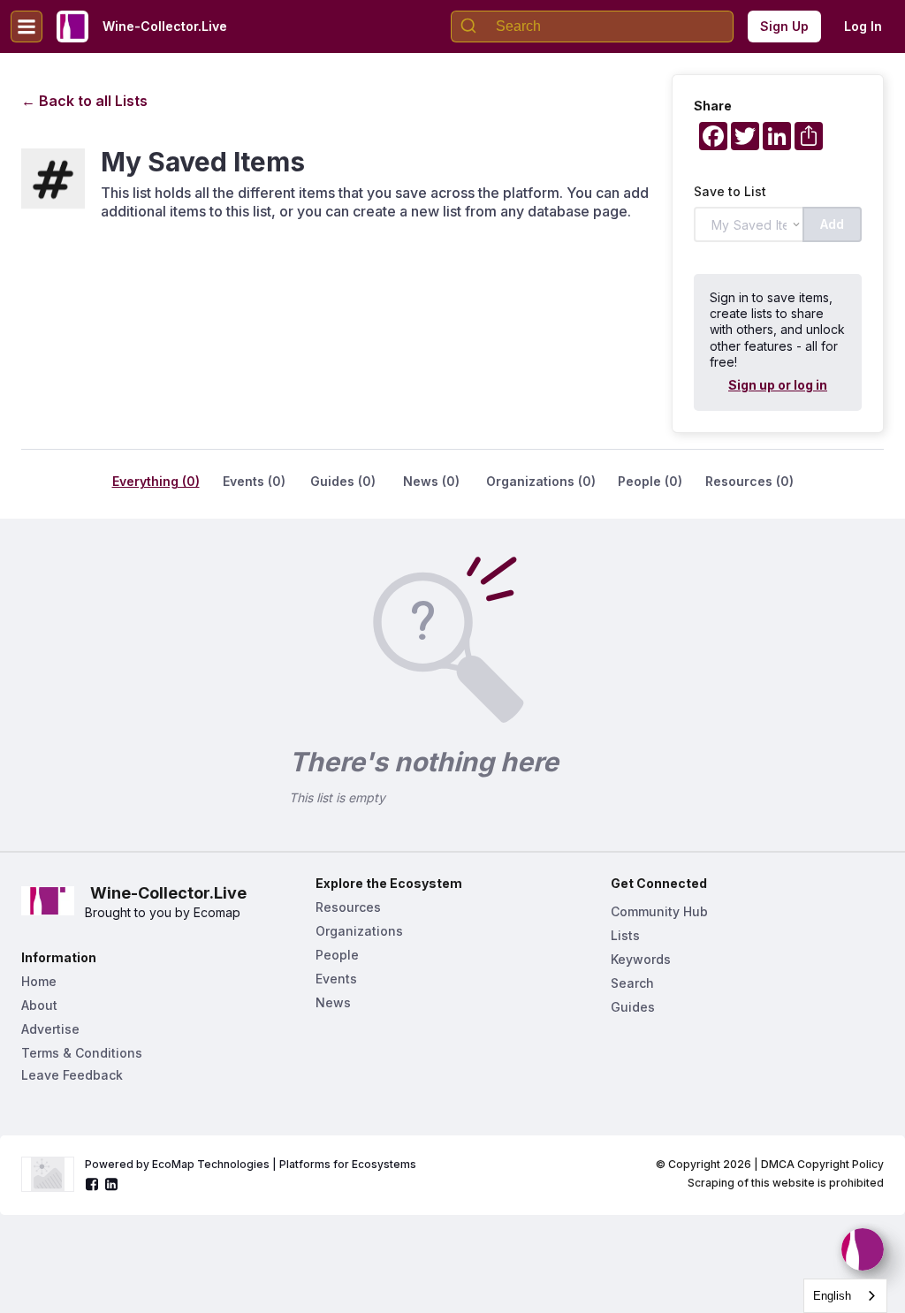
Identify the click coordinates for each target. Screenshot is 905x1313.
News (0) (431, 481)
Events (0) (254, 481)
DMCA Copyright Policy (822, 1164)
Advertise (50, 1028)
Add (832, 223)
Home (39, 981)
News (333, 1002)
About (39, 1005)
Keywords (641, 959)
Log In (863, 26)
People (337, 954)
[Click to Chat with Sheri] (862, 1249)
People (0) (650, 481)
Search (632, 982)
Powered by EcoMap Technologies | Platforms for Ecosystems (250, 1164)
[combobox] (845, 1296)
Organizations (359, 930)
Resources (348, 907)
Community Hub (659, 911)
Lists (625, 935)
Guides (633, 1006)
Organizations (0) (541, 481)
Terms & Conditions (81, 1052)
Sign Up (784, 26)
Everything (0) (156, 481)
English (832, 1295)
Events (336, 978)
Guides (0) (343, 481)
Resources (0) (749, 481)
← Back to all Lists (84, 101)
